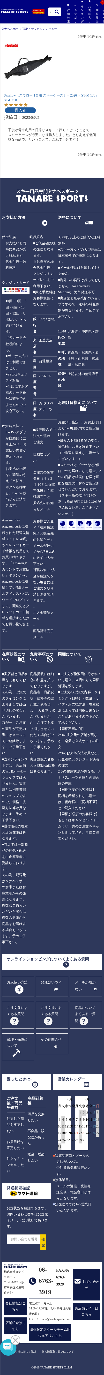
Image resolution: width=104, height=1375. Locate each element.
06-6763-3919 (46, 1281)
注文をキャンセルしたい (15, 1165)
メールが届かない (85, 985)
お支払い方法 (17, 982)
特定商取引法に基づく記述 (20, 1351)
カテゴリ (75, 16)
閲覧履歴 (97, 16)
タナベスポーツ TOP (14, 28)
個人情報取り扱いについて (58, 1351)
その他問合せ (51, 1039)
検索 (57, 12)
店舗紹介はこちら (15, 1326)
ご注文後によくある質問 (51, 1011)
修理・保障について (17, 1042)
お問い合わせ (90, 1285)
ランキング (82, 14)
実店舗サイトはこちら (86, 1311)
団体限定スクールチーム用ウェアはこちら (50, 1332)
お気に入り (89, 14)
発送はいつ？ (51, 982)
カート (103, 16)
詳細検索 (68, 16)
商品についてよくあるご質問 (85, 1014)
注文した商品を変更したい (15, 1125)
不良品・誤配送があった (36, 1137)
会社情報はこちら (15, 1306)
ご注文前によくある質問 (17, 1011)
